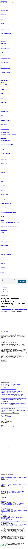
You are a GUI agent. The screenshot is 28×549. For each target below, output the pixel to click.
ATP (2, 93)
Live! (6, 156)
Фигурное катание (5, 132)
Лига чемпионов (4, 194)
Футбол (2, 156)
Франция (3, 190)
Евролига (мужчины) (6, 33)
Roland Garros (4, 102)
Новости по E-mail (7, 524)
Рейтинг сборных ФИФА (6, 203)
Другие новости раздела (22, 494)
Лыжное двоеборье (5, 245)
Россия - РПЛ (4, 159)
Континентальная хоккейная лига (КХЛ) (10, 222)
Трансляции (3, 14)
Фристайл (3, 267)
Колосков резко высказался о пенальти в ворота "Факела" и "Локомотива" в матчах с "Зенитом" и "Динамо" (14, 488)
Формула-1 (3, 138)
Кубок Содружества (5, 48)
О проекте (11, 525)
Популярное (24, 309)
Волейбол (3, 55)
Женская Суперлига (5, 62)
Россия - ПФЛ (4, 168)
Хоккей (2, 220)
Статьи (2, 23)
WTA (2, 98)
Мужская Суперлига (5, 58)
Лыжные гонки (4, 80)
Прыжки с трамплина (6, 254)
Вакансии (19, 524)
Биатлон (3, 41)
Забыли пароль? (10, 426)
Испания (3, 172)
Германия (3, 185)
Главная (2, 5)
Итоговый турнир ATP (6, 120)
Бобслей (2, 232)
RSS (1, 524)
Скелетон (3, 263)
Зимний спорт (4, 230)
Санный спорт (4, 258)
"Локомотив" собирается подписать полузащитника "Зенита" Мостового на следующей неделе (12, 492)
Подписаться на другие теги (7, 416)
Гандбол (2, 65)
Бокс (2, 52)
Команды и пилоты (5, 153)
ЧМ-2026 (3, 216)
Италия (2, 181)
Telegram (14, 524)
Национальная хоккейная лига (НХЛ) (9, 226)
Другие (2, 272)
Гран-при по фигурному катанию (8, 134)
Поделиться (3, 360)
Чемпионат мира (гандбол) (7, 76)
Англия (2, 176)
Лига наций (3, 207)
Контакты (24, 524)
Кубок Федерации (5, 129)
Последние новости (5, 10)
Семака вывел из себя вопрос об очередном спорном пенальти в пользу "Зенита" (12, 392)
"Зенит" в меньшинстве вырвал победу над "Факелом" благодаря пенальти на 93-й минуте (12, 504)
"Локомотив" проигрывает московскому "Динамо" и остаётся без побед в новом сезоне (14, 511)
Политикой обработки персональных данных (9, 282)
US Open (3, 115)
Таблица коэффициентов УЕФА (8, 212)
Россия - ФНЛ (4, 163)
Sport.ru (7, 331)
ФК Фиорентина (7, 309)
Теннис (2, 82)
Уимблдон (3, 106)
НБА (2, 38)
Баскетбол (3, 26)
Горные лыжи (4, 236)
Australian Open (4, 111)
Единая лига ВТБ (5, 29)
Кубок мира (3, 43)
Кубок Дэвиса (4, 124)
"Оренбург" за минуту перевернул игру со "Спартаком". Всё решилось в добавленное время (14, 395)
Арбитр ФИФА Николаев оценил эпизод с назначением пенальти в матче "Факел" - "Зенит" (13, 388)
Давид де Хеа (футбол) (16, 309)
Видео (2, 19)
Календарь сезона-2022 (6, 149)
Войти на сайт (4, 1)
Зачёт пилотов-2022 (5, 140)
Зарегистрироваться (19, 426)
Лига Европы (4, 199)
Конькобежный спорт (6, 241)
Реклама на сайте (4, 525)
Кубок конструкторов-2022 (7, 144)
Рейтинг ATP (4, 84)
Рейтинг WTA (4, 89)
